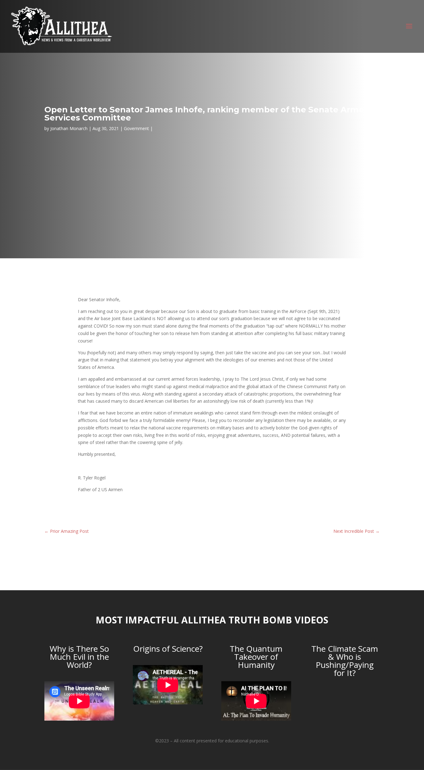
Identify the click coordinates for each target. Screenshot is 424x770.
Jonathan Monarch (69, 128)
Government (136, 128)
